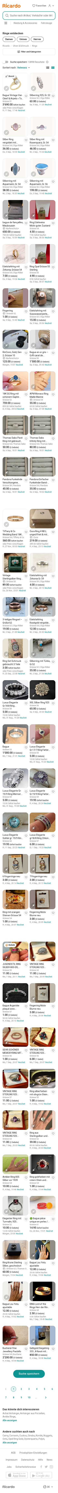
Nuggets (48, 1435)
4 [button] (36, 1389)
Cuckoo (23, 1435)
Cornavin (13, 1435)
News (49, 1459)
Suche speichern (29, 1373)
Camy (5, 1435)
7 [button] (5, 1397)
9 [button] (21, 1397)
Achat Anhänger (11, 1413)
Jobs (9, 1467)
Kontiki (39, 1435)
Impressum (11, 1459)
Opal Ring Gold (15, 1439)
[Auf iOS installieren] (17, 1475)
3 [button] (29, 1389)
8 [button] (13, 1397)
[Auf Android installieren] (41, 1475)
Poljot (41, 1439)
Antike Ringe (9, 1416)
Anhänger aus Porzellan (32, 1413)
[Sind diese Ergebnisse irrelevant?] (47, 62)
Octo (5, 1439)
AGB (13, 1452)
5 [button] (44, 1389)
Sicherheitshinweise (25, 1467)
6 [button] (52, 1389)
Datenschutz (27, 1459)
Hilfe (40, 1459)
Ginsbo (31, 1435)
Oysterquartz (31, 1439)
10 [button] (29, 1397)
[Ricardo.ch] (11, 6)
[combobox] (29, 15)
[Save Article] (26, 96)
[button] (39, 5)
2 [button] (21, 1389)
